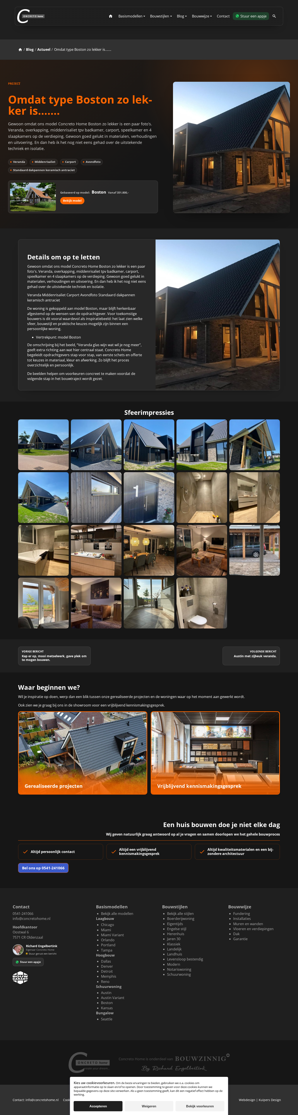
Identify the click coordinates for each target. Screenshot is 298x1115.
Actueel (43, 49)
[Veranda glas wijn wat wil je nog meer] (231, 147)
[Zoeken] (274, 16)
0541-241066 (23, 913)
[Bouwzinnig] (202, 1057)
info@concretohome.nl (31, 918)
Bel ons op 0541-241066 (43, 867)
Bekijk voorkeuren (200, 1106)
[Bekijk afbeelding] (43, 444)
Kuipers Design (270, 1100)
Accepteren (98, 1106)
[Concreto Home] (31, 16)
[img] (26, 953)
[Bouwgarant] (50, 977)
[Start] (110, 16)
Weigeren (149, 1106)
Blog (30, 49)
